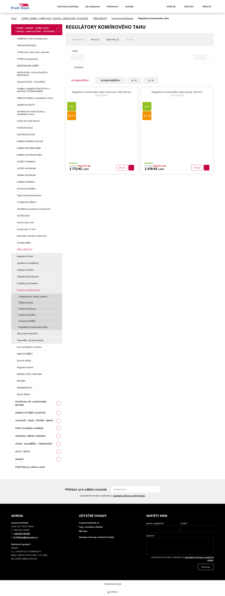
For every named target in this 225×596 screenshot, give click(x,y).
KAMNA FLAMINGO (26, 181)
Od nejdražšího (80, 80)
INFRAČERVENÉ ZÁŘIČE (28, 65)
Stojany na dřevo (25, 269)
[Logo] (20, 6)
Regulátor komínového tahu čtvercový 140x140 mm (101, 93)
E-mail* (183, 523)
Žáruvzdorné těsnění (27, 333)
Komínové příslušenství (122, 18)
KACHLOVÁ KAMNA (26, 188)
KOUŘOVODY (23, 215)
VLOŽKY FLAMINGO (26, 161)
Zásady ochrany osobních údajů (96, 537)
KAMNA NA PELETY (26, 104)
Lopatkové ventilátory (28, 263)
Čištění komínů (26, 302)
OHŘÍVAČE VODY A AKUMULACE (32, 38)
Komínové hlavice (27, 308)
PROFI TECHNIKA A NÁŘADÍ (29, 428)
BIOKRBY (21, 380)
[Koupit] (131, 167)
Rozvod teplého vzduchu (29, 347)
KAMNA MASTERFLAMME (29, 148)
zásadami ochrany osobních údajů (129, 495)
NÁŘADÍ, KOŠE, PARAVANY (29, 374)
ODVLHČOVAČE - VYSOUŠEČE (31, 81)
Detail (121, 167)
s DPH (85, 169)
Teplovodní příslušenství (29, 195)
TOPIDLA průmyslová (27, 58)
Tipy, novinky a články (91, 526)
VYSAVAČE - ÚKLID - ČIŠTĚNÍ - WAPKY (34, 420)
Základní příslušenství (28, 276)
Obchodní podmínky (67, 6)
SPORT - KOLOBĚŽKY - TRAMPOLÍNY (33, 443)
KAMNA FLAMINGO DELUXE (30, 141)
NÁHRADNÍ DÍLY (24, 387)
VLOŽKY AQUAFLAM (26, 168)
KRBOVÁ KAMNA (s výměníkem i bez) (35, 98)
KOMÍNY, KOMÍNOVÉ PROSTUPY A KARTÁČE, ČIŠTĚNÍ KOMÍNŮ (33, 90)
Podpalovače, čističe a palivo (33, 296)
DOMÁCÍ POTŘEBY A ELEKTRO (30, 412)
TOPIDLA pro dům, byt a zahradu (33, 52)
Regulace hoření (25, 256)
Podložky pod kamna (27, 283)
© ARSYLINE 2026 (112, 584)
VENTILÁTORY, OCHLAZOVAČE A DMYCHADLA (32, 74)
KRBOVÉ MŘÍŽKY (25, 353)
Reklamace (112, 6)
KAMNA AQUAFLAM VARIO (29, 154)
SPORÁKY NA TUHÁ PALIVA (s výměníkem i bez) (31, 113)
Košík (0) (171, 6)
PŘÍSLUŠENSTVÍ (100, 18)
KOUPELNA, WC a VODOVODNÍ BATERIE (30, 403)
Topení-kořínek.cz (89, 522)
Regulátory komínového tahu (33, 327)
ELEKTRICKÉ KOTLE (26, 134)
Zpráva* (150, 535)
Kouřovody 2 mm (25, 222)
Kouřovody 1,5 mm (26, 229)
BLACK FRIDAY (23, 394)
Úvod (13, 18)
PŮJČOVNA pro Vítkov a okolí (30, 466)
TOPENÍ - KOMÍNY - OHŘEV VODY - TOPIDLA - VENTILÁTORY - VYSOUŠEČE (54, 18)
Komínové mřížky (27, 320)
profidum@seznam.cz (25, 537)
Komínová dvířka (27, 314)
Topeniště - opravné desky (30, 340)
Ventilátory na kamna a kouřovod (33, 208)
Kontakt (129, 6)
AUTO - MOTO (22, 451)
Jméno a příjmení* (155, 523)
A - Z (134, 80)
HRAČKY (19, 459)
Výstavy (83, 531)
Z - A (150, 80)
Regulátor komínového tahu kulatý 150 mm (177, 93)
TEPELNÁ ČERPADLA (26, 45)
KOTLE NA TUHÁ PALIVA (28, 120)
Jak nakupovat (92, 6)
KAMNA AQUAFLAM (26, 175)
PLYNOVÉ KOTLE (25, 127)
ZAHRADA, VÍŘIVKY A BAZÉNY (30, 435)
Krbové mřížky (24, 360)
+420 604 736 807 (21, 533)
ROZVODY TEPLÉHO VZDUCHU (32, 235)
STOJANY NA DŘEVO (26, 202)
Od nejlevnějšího (110, 80)
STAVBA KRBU (24, 242)
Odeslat (157, 489)
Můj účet (188, 6)
